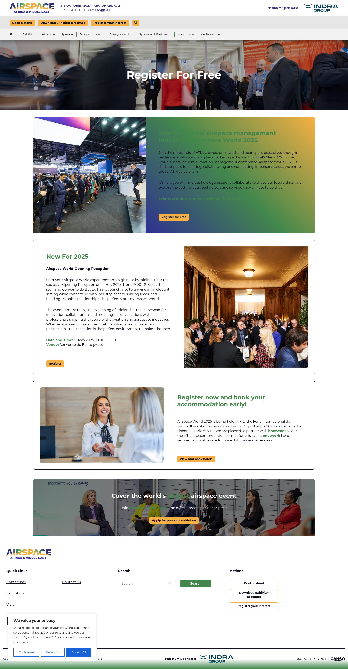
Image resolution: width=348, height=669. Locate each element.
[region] (52, 637)
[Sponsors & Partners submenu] (170, 34)
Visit (10, 604)
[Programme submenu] (99, 34)
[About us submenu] (193, 34)
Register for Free (173, 217)
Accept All (79, 652)
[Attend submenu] (54, 34)
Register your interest (110, 23)
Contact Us (71, 582)
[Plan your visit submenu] (132, 34)
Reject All (52, 652)
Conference (16, 582)
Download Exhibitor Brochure (62, 23)
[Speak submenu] (72, 34)
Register (55, 363)
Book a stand (22, 23)
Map (98, 345)
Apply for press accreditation (174, 520)
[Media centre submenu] (221, 34)
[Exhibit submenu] (35, 34)
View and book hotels (196, 459)
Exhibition (15, 593)
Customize (26, 652)
